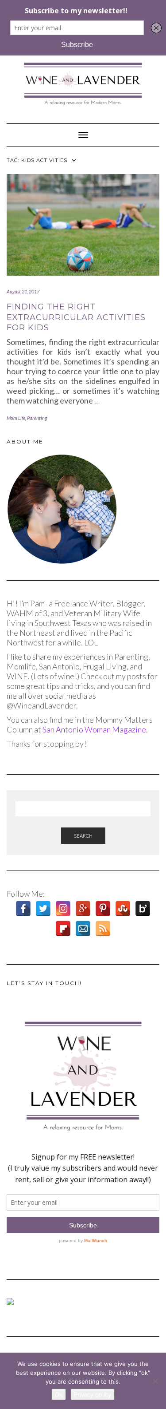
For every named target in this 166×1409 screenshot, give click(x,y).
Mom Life (16, 418)
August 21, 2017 (23, 291)
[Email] (83, 928)
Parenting (37, 418)
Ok (58, 1394)
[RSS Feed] (103, 928)
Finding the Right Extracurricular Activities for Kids (76, 317)
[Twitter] (43, 908)
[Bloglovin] (143, 908)
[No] (155, 1381)
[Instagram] (63, 908)
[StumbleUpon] (123, 908)
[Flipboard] (63, 928)
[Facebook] (23, 908)
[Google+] (83, 908)
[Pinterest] (103, 908)
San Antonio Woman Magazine (94, 729)
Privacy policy (92, 1394)
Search (83, 836)
